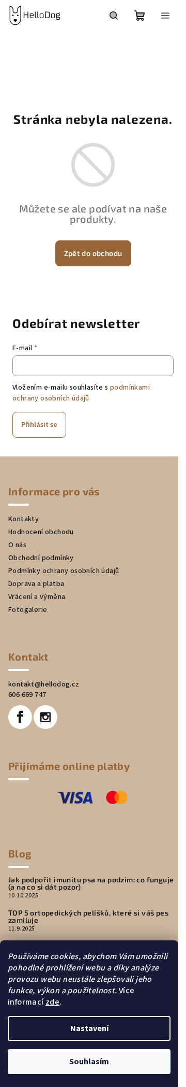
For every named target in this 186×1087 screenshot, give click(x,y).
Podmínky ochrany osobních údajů (63, 571)
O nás (17, 545)
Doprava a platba (36, 584)
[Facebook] (20, 717)
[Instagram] (45, 717)
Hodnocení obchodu (41, 532)
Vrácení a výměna (36, 597)
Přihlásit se (39, 425)
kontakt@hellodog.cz (44, 684)
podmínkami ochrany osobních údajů (81, 392)
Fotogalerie (27, 610)
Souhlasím (89, 1061)
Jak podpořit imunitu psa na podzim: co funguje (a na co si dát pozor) (91, 883)
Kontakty (23, 519)
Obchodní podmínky (41, 558)
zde (52, 1002)
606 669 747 (27, 695)
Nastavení (89, 1028)
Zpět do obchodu (93, 253)
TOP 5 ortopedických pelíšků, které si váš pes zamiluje (88, 916)
